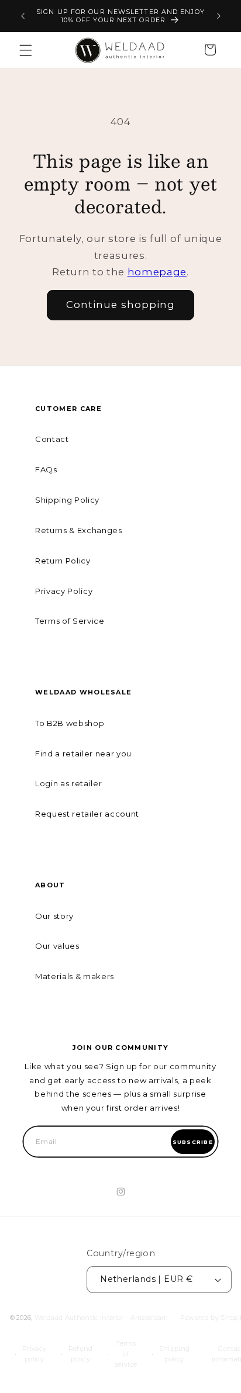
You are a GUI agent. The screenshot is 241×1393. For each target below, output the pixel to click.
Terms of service (126, 1353)
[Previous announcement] (23, 16)
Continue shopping (120, 304)
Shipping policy (174, 1353)
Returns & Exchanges (78, 530)
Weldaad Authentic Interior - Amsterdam (101, 1318)
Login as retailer (68, 783)
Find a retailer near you (83, 753)
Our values (57, 945)
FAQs (46, 469)
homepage (157, 272)
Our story (54, 916)
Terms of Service (70, 620)
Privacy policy (34, 1353)
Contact (52, 439)
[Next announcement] (219, 16)
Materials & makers (74, 976)
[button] (26, 50)
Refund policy (80, 1353)
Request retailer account (87, 813)
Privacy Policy (63, 591)
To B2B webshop (69, 723)
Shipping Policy (67, 499)
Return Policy (63, 560)
